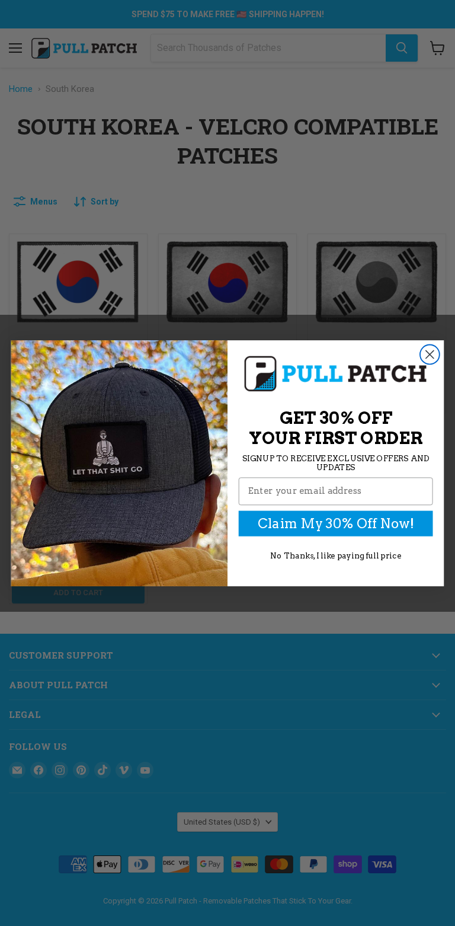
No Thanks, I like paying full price (335, 555)
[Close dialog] (430, 354)
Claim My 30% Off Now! (336, 523)
